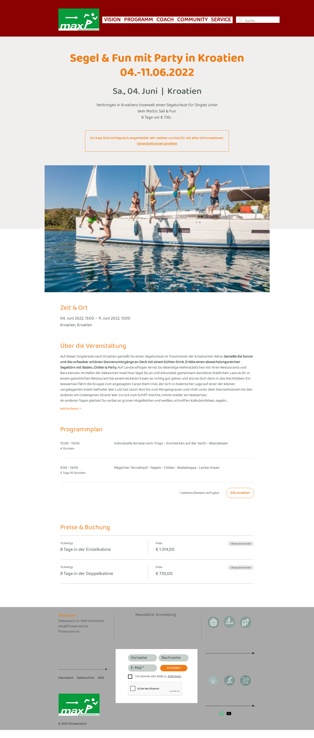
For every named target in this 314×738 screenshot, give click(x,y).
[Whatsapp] (222, 713)
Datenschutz (85, 678)
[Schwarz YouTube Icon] (229, 713)
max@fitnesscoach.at (73, 626)
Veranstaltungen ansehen (157, 143)
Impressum (65, 678)
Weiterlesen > (70, 408)
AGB (101, 678)
